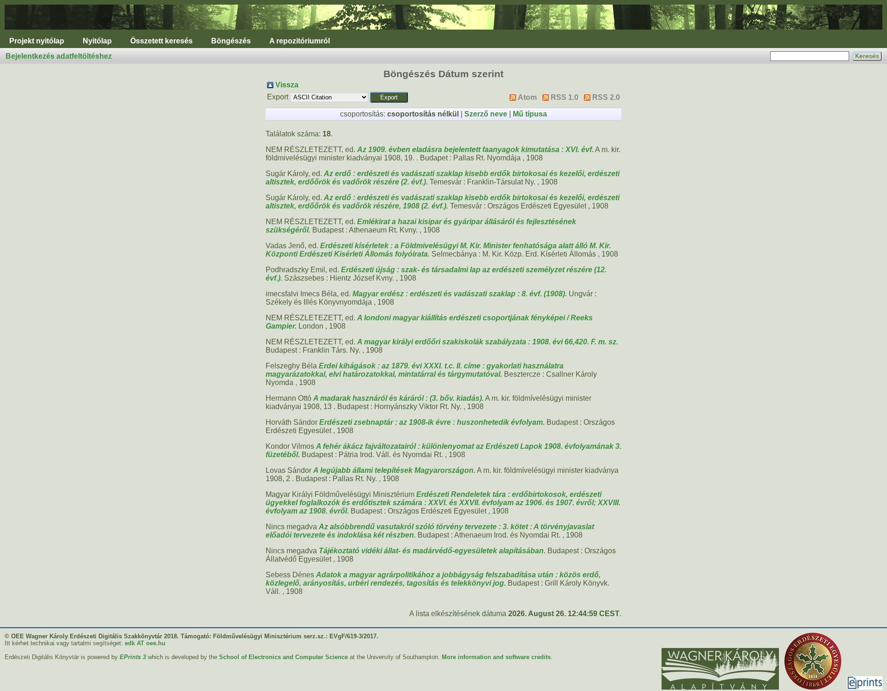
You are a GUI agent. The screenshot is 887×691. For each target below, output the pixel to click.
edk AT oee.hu (145, 643)
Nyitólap (97, 41)
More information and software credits (496, 657)
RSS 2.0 (606, 97)
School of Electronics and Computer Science (283, 657)
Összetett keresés (161, 41)
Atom (527, 97)
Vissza (286, 85)
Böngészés (231, 41)
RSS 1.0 (564, 97)
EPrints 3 (133, 657)
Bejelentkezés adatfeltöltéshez (59, 56)
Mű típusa (530, 114)
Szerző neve (485, 114)
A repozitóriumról (299, 41)
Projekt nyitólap (36, 41)
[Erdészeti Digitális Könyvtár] (443, 32)
